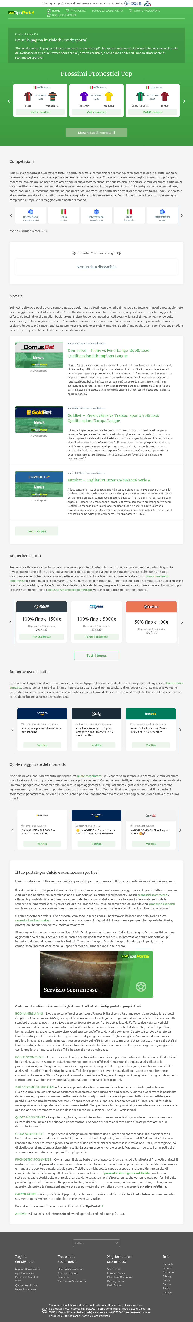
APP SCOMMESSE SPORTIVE (34, 1087)
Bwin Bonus (114, 1285)
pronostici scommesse (152, 894)
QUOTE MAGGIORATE (30, 1117)
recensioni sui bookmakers (33, 920)
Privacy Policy (167, 1278)
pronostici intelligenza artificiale (127, 1173)
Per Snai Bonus (42, 636)
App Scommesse (24, 1273)
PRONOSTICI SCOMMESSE (33, 1159)
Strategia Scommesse (70, 1268)
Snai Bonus (113, 1268)
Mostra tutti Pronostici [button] (96, 132)
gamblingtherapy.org (126, 1308)
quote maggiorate (89, 775)
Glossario (63, 1277)
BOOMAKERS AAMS (29, 1013)
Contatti (168, 1264)
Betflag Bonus (115, 1281)
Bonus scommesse (64, 15)
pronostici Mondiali (162, 903)
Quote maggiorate (146, 10)
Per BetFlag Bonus (96, 636)
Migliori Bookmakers (27, 1268)
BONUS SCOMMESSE (29, 1057)
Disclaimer (169, 1272)
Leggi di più (36, 531)
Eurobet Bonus (116, 1273)
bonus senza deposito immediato (69, 589)
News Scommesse (25, 1289)
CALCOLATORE (25, 1194)
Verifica (42, 745)
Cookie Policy (167, 1286)
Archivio (20, 1213)
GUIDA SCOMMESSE (29, 1134)
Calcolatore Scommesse (72, 1281)
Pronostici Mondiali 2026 (26, 1279)
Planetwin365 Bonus (119, 1277)
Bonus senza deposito (107, 10)
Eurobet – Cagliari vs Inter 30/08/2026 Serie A (109, 480)
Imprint (167, 1268)
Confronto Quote (68, 1273)
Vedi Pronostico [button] (40, 112)
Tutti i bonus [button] (97, 655)
